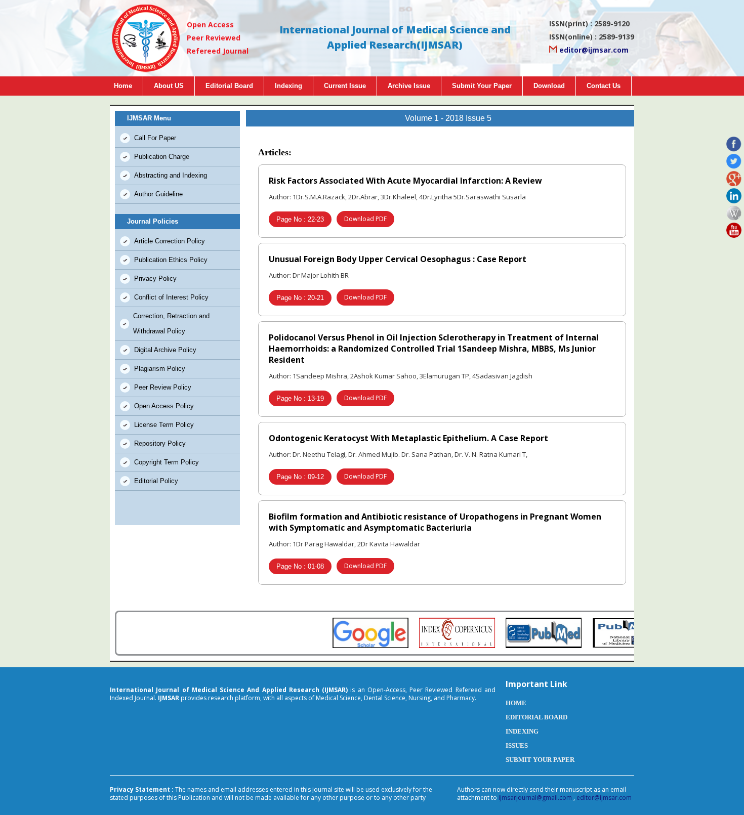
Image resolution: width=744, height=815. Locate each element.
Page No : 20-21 (300, 298)
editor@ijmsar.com (593, 50)
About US (169, 86)
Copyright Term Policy (166, 462)
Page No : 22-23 (300, 219)
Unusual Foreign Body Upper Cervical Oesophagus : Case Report (397, 259)
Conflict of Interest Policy (171, 297)
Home (123, 86)
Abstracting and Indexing (170, 175)
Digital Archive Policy (165, 350)
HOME (516, 703)
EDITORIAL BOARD (536, 717)
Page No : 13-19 (300, 398)
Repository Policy (160, 443)
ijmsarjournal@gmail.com (536, 797)
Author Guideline (158, 194)
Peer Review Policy (162, 387)
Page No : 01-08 (300, 566)
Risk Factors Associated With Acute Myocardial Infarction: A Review (405, 180)
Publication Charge (161, 156)
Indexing (288, 86)
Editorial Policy (156, 481)
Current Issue (345, 86)
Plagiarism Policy (159, 368)
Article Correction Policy (169, 241)
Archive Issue (409, 86)
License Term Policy (164, 424)
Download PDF (365, 219)
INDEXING (522, 731)
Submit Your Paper (482, 86)
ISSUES (517, 745)
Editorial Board (229, 86)
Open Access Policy (164, 406)
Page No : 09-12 (300, 477)
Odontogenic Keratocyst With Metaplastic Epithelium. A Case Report (408, 438)
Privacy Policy (155, 278)
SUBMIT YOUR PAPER (540, 759)
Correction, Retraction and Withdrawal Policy (171, 323)
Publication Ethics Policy (171, 260)
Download (549, 86)
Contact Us (604, 86)
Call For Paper (155, 138)
